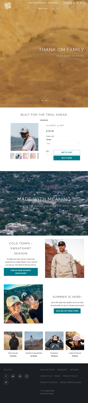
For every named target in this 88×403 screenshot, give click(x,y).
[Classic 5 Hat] (24, 137)
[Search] (77, 3)
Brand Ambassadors (70, 382)
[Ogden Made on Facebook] (6, 376)
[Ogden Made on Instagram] (27, 376)
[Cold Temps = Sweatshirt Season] (64, 258)
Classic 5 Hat (55, 125)
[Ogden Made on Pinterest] (20, 376)
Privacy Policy (70, 376)
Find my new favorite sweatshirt (21, 271)
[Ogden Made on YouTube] (13, 376)
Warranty (62, 370)
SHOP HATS (44, 63)
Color (48, 139)
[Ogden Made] (10, 5)
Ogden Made (49, 391)
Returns (74, 370)
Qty (47, 151)
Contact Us (46, 376)
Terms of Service (49, 382)
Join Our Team (47, 370)
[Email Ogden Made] (6, 382)
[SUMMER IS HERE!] (23, 303)
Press (57, 376)
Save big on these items (67, 311)
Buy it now (67, 158)
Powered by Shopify (46, 393)
